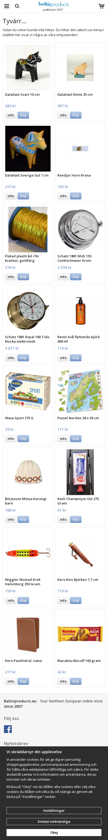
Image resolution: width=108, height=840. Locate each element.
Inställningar (54, 810)
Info (11, 115)
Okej (54, 832)
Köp (23, 115)
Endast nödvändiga (54, 821)
